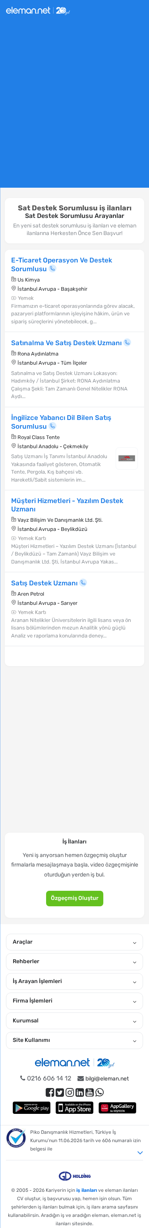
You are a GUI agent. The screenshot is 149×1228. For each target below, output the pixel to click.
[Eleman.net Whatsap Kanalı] (99, 1092)
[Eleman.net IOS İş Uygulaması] (75, 1108)
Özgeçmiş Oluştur (75, 898)
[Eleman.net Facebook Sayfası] (50, 1092)
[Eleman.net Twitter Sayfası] (60, 1092)
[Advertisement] (74, 107)
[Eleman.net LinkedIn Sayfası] (79, 1092)
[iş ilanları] (38, 10)
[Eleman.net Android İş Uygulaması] (32, 1108)
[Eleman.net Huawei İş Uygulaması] (118, 1107)
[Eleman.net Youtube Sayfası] (89, 1092)
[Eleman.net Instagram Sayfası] (70, 1092)
